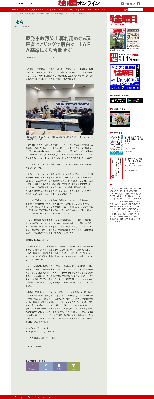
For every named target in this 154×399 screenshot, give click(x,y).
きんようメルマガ (87, 9)
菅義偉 (122, 191)
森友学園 (133, 206)
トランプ (137, 196)
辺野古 (136, 191)
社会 (21, 13)
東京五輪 (123, 201)
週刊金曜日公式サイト (118, 24)
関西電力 (116, 208)
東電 (124, 196)
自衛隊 (118, 196)
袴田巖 (122, 218)
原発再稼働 (132, 201)
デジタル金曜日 (19, 9)
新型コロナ (137, 188)
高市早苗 (133, 216)
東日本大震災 (117, 213)
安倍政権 (137, 211)
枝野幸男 (113, 216)
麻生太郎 (123, 203)
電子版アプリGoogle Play (68, 9)
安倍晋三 (113, 188)
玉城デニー (119, 211)
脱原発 (119, 198)
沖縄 (113, 198)
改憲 (126, 206)
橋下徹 (117, 221)
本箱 (125, 188)
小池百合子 (114, 193)
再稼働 (130, 196)
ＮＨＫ (137, 213)
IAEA (20, 26)
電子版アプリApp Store (46, 9)
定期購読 (31, 9)
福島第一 (125, 208)
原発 (130, 188)
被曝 (125, 213)
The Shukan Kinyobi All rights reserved (34, 396)
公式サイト (100, 9)
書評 (120, 188)
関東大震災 (131, 218)
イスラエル (128, 211)
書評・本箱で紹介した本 (128, 193)
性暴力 (120, 216)
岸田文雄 (131, 203)
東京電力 (115, 191)
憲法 (126, 216)
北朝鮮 (130, 213)
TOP (16, 13)
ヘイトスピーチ (128, 198)
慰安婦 (129, 191)
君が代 (115, 201)
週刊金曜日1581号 (118, 50)
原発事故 (26, 26)
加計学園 (119, 206)
